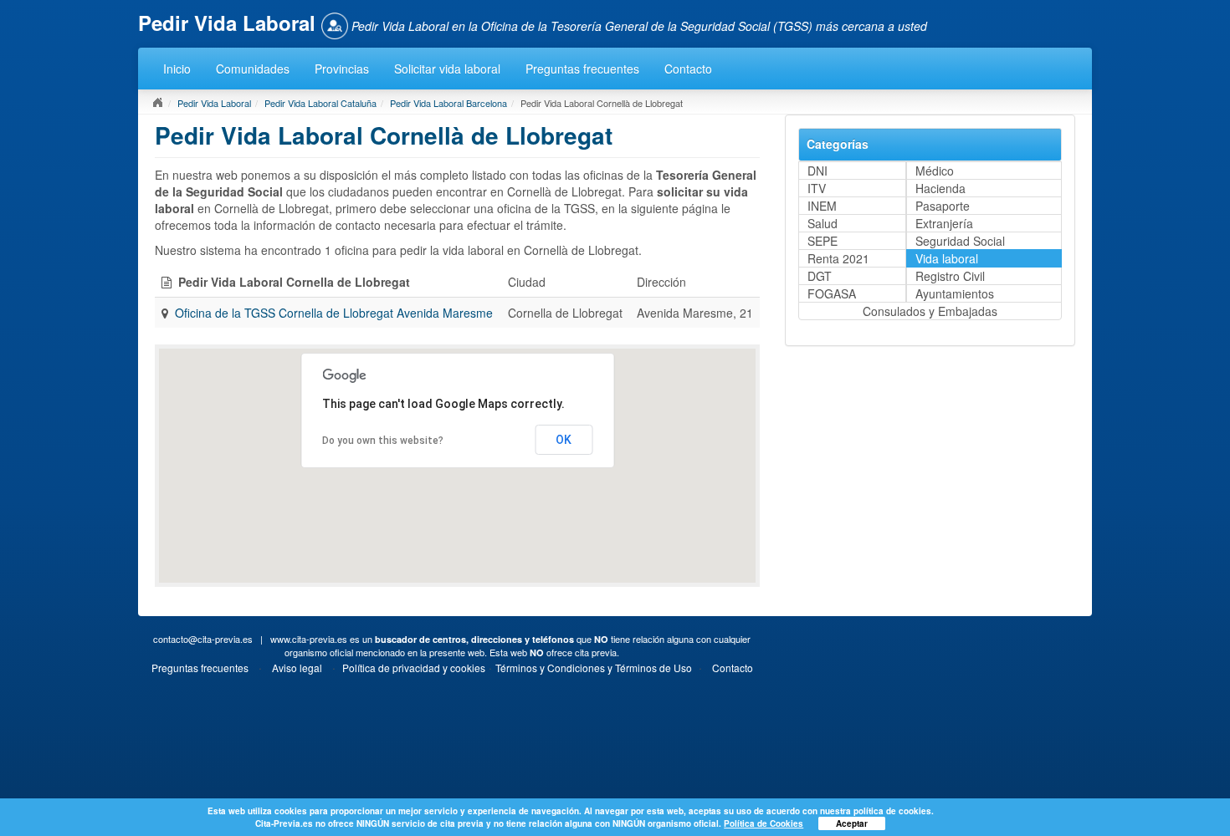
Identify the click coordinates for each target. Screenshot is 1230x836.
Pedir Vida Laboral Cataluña (320, 103)
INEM (822, 205)
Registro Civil (950, 276)
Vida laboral (946, 258)
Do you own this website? (382, 440)
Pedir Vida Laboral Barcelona (448, 103)
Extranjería (944, 223)
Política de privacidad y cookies (413, 667)
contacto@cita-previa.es (203, 638)
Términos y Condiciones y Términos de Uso (593, 667)
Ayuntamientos (954, 293)
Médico (934, 170)
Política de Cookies (763, 823)
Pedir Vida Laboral (214, 103)
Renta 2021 (838, 258)
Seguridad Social (960, 240)
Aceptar (852, 823)
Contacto (688, 68)
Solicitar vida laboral (447, 68)
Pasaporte (942, 205)
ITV (816, 188)
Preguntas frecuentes (582, 68)
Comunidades (253, 68)
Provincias (342, 68)
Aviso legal (297, 667)
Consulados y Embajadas (930, 311)
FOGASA (831, 293)
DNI (817, 170)
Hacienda (940, 188)
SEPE (822, 240)
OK (563, 439)
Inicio (177, 68)
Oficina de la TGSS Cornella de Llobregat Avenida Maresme (334, 312)
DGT (819, 276)
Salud (822, 223)
